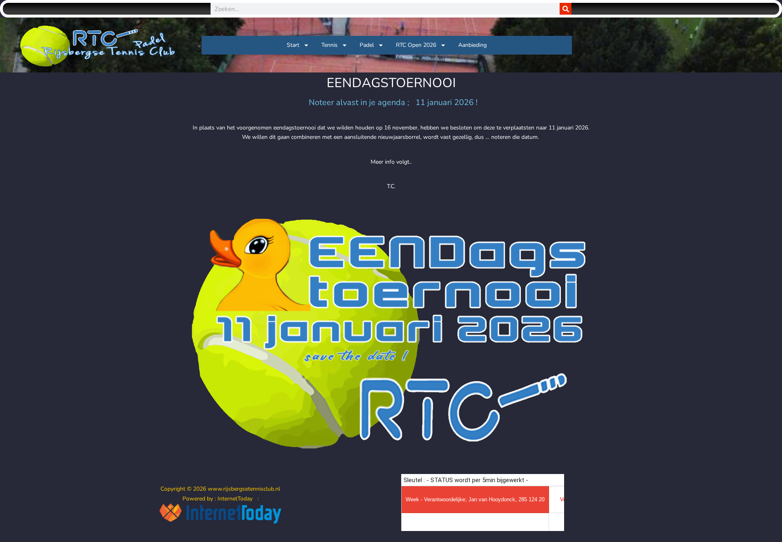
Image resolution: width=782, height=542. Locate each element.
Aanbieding (472, 45)
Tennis (329, 45)
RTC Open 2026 (416, 45)
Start (293, 45)
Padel (367, 45)
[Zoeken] (565, 9)
